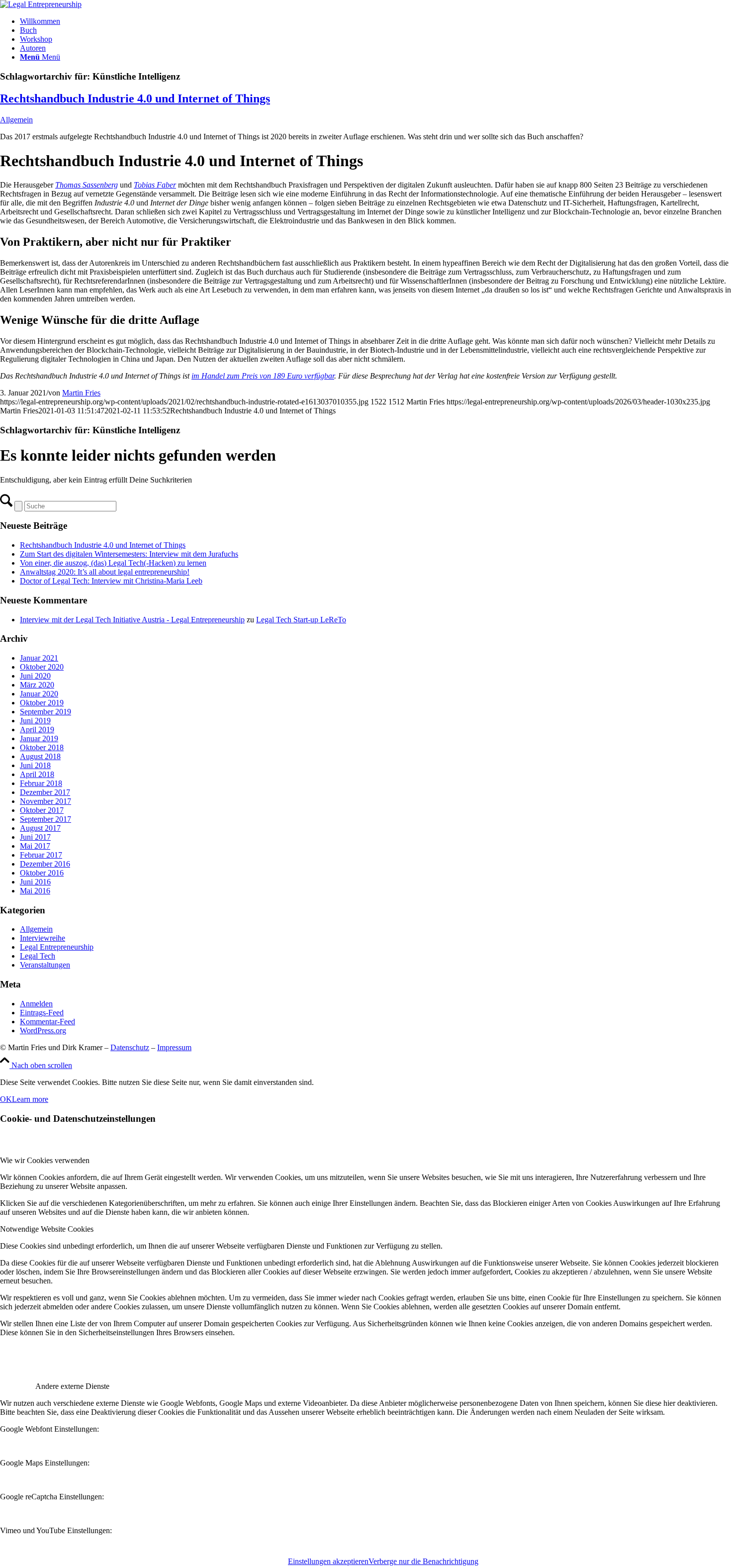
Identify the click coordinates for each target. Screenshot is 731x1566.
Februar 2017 (41, 855)
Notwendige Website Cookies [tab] (46, 1229)
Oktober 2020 (42, 667)
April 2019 (37, 729)
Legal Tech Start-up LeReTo (301, 619)
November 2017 (45, 801)
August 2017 (40, 828)
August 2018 (40, 756)
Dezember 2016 (45, 864)
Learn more (30, 1099)
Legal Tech (37, 956)
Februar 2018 (41, 783)
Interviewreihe (42, 938)
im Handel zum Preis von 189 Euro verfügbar (262, 376)
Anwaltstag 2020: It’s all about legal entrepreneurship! (104, 572)
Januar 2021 (39, 658)
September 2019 (45, 711)
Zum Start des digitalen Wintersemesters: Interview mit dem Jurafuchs (129, 554)
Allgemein (16, 119)
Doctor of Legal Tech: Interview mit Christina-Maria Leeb (111, 581)
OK (6, 1099)
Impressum (174, 1047)
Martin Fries (81, 393)
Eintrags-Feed (42, 1012)
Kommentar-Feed (47, 1021)
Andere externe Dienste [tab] (72, 1386)
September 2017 (45, 819)
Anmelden (36, 1003)
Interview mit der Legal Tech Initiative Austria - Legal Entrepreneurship (132, 619)
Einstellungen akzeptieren (328, 1561)
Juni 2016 (35, 882)
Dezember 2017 (45, 792)
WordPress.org (43, 1030)
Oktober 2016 (42, 873)
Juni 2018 (35, 765)
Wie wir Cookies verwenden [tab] (45, 1160)
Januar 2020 (39, 693)
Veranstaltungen (45, 965)
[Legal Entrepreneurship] (41, 4)
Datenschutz (129, 1047)
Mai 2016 (35, 890)
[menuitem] (375, 21)
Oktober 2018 (42, 747)
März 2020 (37, 685)
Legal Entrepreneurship (56, 947)
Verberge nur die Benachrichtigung (423, 1561)
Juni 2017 (35, 837)
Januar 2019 (39, 738)
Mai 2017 (35, 846)
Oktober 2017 (42, 810)
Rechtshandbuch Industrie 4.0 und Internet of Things (135, 98)
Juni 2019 (35, 720)
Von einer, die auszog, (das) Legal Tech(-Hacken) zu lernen (113, 563)
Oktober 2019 (42, 702)
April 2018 (37, 774)
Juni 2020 (35, 676)
